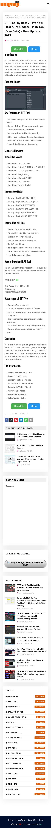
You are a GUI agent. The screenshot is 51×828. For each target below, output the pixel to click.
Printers (23, 779)
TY (25, 824)
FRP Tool (23, 748)
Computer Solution (23, 717)
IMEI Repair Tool (23, 768)
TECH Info (23, 784)
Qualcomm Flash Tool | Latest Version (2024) (30, 661)
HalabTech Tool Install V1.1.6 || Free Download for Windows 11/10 (31, 650)
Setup (34, 49)
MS (8, 40)
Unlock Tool (15, 15)
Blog (40, 824)
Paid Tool (23, 773)
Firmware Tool (23, 732)
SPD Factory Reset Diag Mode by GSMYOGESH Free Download (31, 435)
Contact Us (32, 820)
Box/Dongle (23, 707)
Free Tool (13, 413)
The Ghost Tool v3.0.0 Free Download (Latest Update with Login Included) (30, 459)
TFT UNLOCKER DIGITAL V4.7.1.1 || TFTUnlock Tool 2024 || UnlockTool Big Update (31, 616)
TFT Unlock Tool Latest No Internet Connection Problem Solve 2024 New (30, 587)
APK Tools (23, 701)
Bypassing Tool (23, 712)
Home (7, 15)
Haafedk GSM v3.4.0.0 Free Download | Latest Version (28, 627)
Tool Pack (23, 789)
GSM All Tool (23, 753)
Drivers (23, 722)
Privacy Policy (21, 820)
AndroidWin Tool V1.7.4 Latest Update (30, 446)
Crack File (19, 49)
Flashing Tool (23, 737)
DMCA (41, 820)
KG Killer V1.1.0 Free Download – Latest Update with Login (30, 639)
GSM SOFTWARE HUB (33, 563)
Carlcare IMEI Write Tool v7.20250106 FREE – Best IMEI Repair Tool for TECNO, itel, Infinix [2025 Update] (31, 602)
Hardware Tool (23, 758)
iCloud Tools (23, 763)
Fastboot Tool (23, 727)
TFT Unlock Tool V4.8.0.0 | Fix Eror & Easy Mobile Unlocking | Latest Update (31, 674)
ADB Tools (23, 696)
